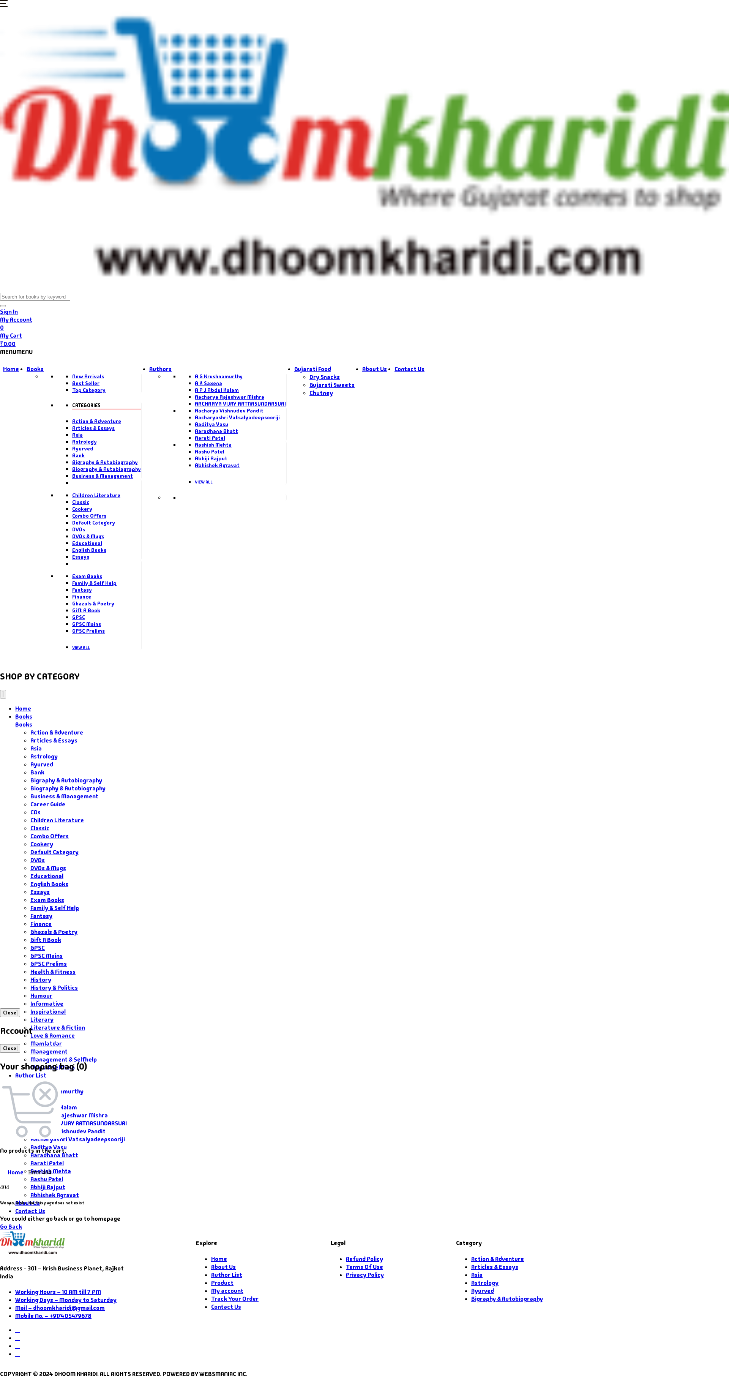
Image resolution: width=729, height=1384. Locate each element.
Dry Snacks (324, 377)
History (40, 980)
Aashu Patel (209, 451)
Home (11, 369)
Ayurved (82, 448)
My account (227, 1291)
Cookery (82, 509)
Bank (78, 455)
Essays (80, 556)
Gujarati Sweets (332, 385)
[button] (4, 5)
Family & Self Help (94, 583)
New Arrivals (88, 376)
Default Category (93, 522)
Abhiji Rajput (211, 458)
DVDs (78, 529)
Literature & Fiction (57, 1028)
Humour (41, 996)
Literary (42, 1020)
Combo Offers (89, 515)
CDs (35, 812)
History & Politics (54, 988)
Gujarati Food (312, 369)
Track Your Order (235, 1299)
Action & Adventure (96, 421)
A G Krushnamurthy (219, 376)
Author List (30, 1075)
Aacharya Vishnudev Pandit (229, 410)
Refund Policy (364, 1259)
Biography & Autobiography (106, 469)
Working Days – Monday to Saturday (66, 1300)
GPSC (78, 617)
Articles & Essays (93, 428)
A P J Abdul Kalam (217, 390)
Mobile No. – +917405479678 (53, 1316)
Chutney (321, 393)
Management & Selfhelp (63, 1059)
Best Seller (85, 383)
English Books (89, 550)
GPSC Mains (86, 624)
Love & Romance (52, 1036)
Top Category (89, 390)
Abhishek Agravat (217, 465)
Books (35, 369)
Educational (87, 543)
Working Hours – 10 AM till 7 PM (58, 1292)
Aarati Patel (210, 437)
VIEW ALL (81, 647)
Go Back (11, 1227)
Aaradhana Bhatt (216, 431)
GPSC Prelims (88, 630)
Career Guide (47, 804)
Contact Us (409, 369)
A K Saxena (208, 383)
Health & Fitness (53, 972)
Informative (46, 1004)
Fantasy (82, 589)
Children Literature (96, 495)
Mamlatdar (46, 1043)
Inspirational (48, 1012)
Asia (77, 434)
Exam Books (87, 576)
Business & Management (102, 475)
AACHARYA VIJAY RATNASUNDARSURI (240, 403)
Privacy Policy (365, 1275)
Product (222, 1283)
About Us (374, 369)
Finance (81, 596)
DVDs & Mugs (88, 536)
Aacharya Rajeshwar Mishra (229, 396)
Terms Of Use (364, 1267)
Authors (160, 369)
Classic (80, 502)
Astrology (84, 441)
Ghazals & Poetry (93, 603)
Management (49, 1051)
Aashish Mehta (213, 444)
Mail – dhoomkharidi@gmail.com (60, 1308)
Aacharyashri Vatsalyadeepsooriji (237, 417)
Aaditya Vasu (211, 424)
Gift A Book (86, 610)
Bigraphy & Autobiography (105, 462)
